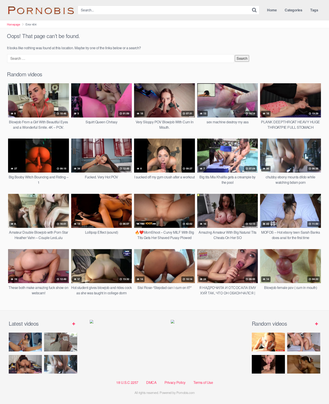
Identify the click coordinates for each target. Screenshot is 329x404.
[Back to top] (316, 389)
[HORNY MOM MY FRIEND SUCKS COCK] (268, 342)
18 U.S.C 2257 (127, 382)
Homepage (13, 24)
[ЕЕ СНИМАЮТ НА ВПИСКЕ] (268, 364)
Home (272, 10)
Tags (314, 10)
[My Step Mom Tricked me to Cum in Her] (303, 342)
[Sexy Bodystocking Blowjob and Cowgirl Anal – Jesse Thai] (25, 364)
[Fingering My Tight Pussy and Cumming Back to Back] (25, 342)
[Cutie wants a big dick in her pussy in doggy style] (60, 342)
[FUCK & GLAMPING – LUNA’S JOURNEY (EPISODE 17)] (303, 364)
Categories (293, 10)
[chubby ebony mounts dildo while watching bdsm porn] (60, 364)
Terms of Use (203, 382)
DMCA (151, 382)
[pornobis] (40, 10)
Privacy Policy (175, 382)
